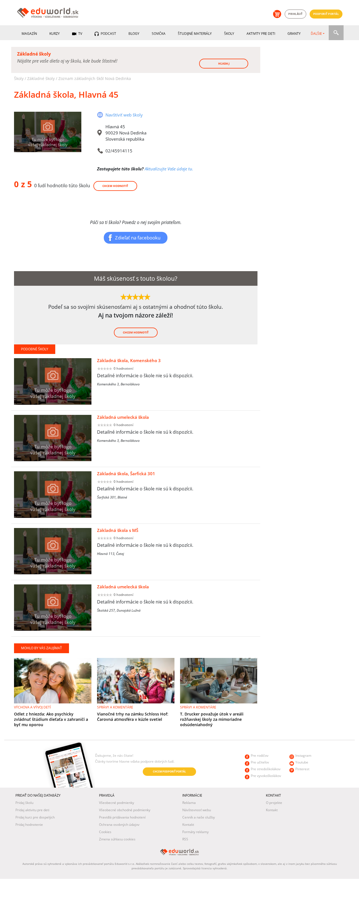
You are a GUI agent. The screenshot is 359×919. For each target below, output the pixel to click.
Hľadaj (223, 63)
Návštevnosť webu (196, 810)
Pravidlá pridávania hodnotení (122, 817)
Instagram (303, 755)
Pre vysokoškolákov (266, 775)
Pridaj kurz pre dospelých (35, 817)
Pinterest (302, 769)
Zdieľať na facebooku (137, 237)
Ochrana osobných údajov (119, 824)
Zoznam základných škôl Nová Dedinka (94, 78)
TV (79, 33)
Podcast (108, 33)
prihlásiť (295, 14)
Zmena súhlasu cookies (117, 839)
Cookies (105, 831)
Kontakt (188, 824)
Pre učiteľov (260, 762)
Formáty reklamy (195, 831)
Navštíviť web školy (124, 115)
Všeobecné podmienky (116, 802)
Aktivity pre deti (261, 33)
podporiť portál (326, 14)
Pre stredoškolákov (265, 769)
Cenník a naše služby (198, 817)
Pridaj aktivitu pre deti (32, 810)
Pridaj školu (24, 802)
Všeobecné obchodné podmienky (124, 810)
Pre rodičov (259, 755)
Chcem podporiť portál (169, 771)
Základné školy (41, 78)
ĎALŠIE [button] (316, 33)
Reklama (189, 802)
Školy (229, 33)
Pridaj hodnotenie (29, 824)
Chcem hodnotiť (115, 186)
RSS (185, 839)
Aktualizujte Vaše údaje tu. (169, 169)
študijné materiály (195, 33)
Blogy (133, 33)
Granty (294, 33)
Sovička (158, 33)
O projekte (274, 802)
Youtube (301, 762)
